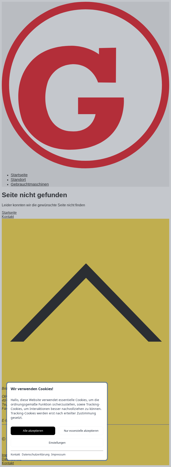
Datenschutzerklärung (35, 454)
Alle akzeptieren (33, 431)
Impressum (58, 454)
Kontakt (15, 454)
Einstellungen (57, 443)
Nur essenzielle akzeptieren (81, 431)
